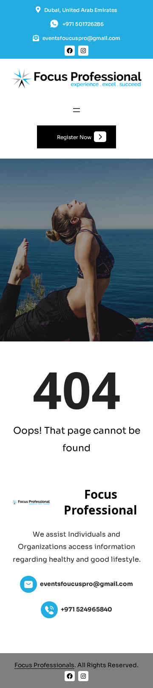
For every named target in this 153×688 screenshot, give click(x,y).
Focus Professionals (44, 665)
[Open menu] (76, 110)
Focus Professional (100, 502)
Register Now (74, 137)
